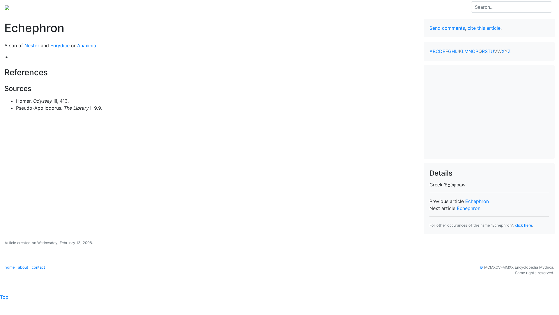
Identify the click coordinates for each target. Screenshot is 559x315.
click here (523, 225)
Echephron (477, 201)
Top (4, 297)
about (23, 267)
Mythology (28, 7)
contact (38, 267)
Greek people (80, 7)
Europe (52, 7)
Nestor (31, 45)
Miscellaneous (136, 7)
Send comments (447, 28)
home (10, 267)
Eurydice (60, 45)
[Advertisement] (489, 112)
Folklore (108, 7)
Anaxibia (86, 45)
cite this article (484, 28)
